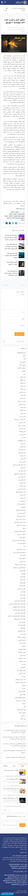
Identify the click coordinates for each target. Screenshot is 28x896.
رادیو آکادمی (22, 562)
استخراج (23, 507)
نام (23, 312)
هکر (25, 707)
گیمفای (24, 685)
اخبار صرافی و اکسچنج (20, 474)
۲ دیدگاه (14, 806)
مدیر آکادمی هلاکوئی (9, 776)
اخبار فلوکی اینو (22, 480)
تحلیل (24, 528)
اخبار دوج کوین (22, 453)
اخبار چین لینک (22, 450)
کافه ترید (23, 664)
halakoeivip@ (15, 884)
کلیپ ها (24, 676)
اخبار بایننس (23, 416)
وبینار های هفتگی (21, 710)
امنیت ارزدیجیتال (21, 516)
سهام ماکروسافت (22, 631)
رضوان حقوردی (9, 806)
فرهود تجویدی (10, 27)
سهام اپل (23, 574)
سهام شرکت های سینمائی (19, 610)
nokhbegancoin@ (10, 879)
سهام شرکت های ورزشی (20, 619)
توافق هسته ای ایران (19, 216)
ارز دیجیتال (23, 501)
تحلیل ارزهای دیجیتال (20, 531)
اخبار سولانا (23, 468)
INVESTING (19, 209)
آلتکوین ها (23, 362)
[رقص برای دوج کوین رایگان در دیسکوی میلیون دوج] (22, 791)
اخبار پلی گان (22, 428)
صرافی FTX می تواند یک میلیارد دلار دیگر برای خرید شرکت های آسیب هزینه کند (14, 738)
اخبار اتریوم (23, 398)
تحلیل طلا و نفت (10, 29)
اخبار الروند (23, 407)
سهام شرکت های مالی (20, 613)
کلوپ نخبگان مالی (21, 670)
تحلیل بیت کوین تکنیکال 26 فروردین (10, 798)
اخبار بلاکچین (22, 422)
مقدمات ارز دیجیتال (21, 701)
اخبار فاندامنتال (22, 477)
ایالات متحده (21, 214)
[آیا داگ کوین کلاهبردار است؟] (22, 781)
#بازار (12, 212)
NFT (24, 356)
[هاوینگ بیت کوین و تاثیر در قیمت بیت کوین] (22, 772)
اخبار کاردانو (23, 483)
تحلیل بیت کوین (21, 534)
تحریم (15, 214)
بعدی (5, 810)
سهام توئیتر (23, 595)
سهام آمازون (23, 571)
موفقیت (24, 704)
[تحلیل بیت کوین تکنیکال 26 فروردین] (22, 800)
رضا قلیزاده (10, 795)
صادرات (11, 216)
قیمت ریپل (23, 655)
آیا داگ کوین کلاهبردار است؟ (12, 779)
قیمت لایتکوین (22, 658)
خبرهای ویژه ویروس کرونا (19, 552)
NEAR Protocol (22, 353)
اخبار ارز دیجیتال (22, 401)
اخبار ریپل (23, 459)
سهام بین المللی (22, 589)
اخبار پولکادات (22, 431)
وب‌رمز (15, 891)
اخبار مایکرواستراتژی (21, 492)
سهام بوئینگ (22, 586)
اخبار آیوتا (23, 395)
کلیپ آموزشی (22, 673)
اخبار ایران (23, 413)
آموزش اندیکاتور (22, 368)
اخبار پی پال (23, 435)
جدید (14, 766)
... (9, 785)
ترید (24, 546)
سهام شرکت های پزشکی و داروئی (17, 604)
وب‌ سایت (22, 325)
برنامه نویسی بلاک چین (20, 522)
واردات (22, 220)
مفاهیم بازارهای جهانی (20, 698)
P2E (25, 359)
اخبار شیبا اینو (22, 471)
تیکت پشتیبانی (8, 857)
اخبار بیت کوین (22, 425)
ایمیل (22, 319)
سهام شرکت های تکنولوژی (19, 607)
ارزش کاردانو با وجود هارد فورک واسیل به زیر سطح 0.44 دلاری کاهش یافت (15, 731)
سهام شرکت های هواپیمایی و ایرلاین (17, 616)
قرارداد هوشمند (22, 649)
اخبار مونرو (23, 498)
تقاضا (10, 214)
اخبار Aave (23, 377)
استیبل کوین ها (22, 513)
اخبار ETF (23, 386)
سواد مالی (23, 634)
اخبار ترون (23, 444)
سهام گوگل (23, 628)
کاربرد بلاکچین (22, 661)
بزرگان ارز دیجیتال (21, 525)
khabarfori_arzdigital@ (9, 881)
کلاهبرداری (23, 667)
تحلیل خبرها (23, 537)
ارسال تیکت (15, 859)
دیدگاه (22, 294)
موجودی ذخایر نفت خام (18, 218)
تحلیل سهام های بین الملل (19, 540)
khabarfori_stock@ (11, 883)
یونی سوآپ (23, 719)
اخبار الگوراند (22, 410)
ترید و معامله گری (21, 549)
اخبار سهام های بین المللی (18, 29)
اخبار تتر (24, 438)
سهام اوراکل (23, 583)
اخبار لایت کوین (22, 489)
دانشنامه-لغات (22, 558)
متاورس (24, 688)
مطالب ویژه (23, 31)
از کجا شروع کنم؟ (21, 504)
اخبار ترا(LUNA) (22, 441)
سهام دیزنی (23, 598)
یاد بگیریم (23, 716)
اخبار (24, 29)
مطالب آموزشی (22, 692)
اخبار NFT (23, 389)
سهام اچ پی (23, 577)
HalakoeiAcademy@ (12, 816)
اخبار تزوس (23, 447)
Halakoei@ (15, 868)
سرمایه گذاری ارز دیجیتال (19, 568)
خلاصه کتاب (23, 555)
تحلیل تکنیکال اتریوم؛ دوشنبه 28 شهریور (16, 757)
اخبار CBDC (23, 380)
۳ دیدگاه (13, 795)
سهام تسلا (23, 592)
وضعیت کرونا (22, 713)
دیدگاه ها (5, 766)
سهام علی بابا (22, 622)
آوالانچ (24, 371)
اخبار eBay (23, 383)
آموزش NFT (23, 365)
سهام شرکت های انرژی (20, 601)
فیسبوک (24, 646)
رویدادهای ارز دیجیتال (20, 565)
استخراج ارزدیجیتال (21, 510)
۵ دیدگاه (15, 776)
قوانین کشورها (22, 652)
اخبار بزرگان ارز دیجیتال (20, 419)
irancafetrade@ (14, 866)
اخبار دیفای (23, 456)
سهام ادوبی (23, 580)
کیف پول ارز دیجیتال (20, 679)
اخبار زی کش (22, 462)
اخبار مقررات (23, 495)
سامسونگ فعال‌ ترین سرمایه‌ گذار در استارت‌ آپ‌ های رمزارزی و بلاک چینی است (14, 745)
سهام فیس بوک (22, 625)
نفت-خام (9, 218)
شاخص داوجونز (22, 640)
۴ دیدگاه (12, 785)
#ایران (16, 212)
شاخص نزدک (22, 643)
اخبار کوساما (23, 486)
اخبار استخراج (22, 404)
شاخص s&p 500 (22, 637)
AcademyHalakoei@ (14, 864)
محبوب (22, 766)
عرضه (6, 216)
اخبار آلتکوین (22, 392)
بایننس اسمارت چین (21, 519)
